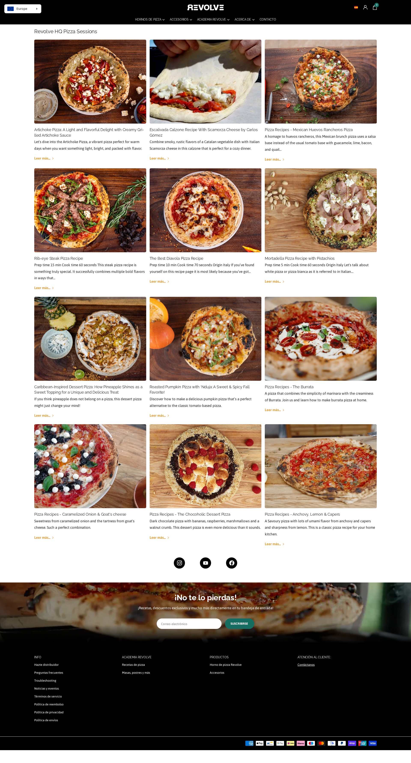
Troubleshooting (45, 680)
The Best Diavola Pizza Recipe (176, 258)
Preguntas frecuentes (48, 672)
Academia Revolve (211, 19)
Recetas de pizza (133, 664)
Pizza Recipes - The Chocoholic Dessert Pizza (190, 514)
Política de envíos (46, 720)
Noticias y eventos (46, 688)
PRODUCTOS (219, 657)
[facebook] (231, 563)
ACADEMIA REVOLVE (137, 657)
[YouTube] (205, 563)
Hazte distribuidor (46, 664)
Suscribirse (240, 623)
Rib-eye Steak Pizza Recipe (58, 258)
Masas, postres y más (136, 672)
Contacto (268, 19)
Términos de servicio (48, 696)
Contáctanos (306, 664)
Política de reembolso (49, 704)
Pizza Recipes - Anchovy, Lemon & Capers (302, 514)
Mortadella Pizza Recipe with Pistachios (300, 258)
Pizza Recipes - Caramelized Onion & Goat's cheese (80, 514)
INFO (37, 657)
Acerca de (243, 19)
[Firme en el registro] (365, 7)
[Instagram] (179, 563)
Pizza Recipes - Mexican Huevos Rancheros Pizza (309, 129)
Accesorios (179, 19)
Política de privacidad (49, 712)
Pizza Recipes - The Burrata (289, 387)
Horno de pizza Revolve (226, 664)
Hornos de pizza (148, 19)
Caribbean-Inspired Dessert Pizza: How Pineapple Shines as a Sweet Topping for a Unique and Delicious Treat (88, 390)
